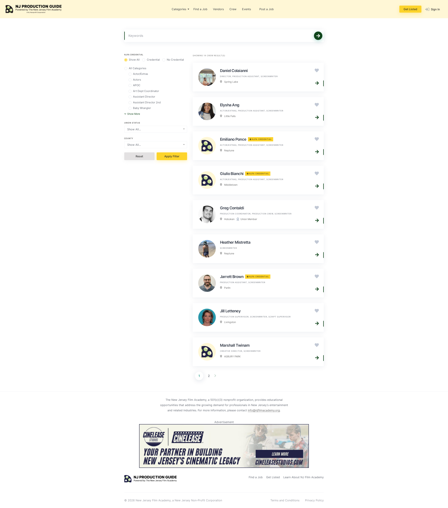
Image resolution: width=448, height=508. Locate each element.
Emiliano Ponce (246, 139)
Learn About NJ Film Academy (303, 477)
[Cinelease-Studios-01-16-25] (224, 467)
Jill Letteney (230, 311)
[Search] (318, 36)
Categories (179, 9)
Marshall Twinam (235, 345)
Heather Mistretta (235, 242)
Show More (133, 113)
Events (246, 9)
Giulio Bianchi (244, 173)
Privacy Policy (314, 500)
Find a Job (200, 9)
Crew (232, 9)
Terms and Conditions (284, 500)
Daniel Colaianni (234, 70)
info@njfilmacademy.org (264, 410)
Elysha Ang (229, 105)
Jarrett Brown (244, 276)
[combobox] (155, 129)
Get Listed (410, 9)
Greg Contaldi (232, 208)
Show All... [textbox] (134, 129)
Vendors (218, 9)
